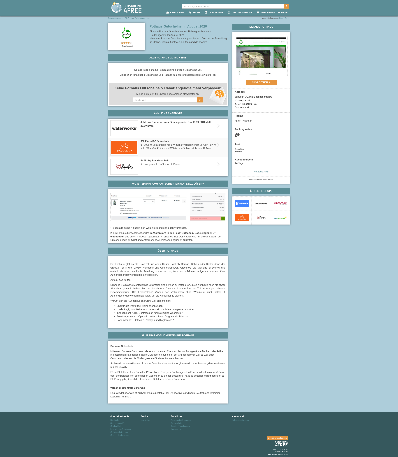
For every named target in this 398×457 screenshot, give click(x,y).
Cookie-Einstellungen (180, 426)
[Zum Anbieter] (261, 56)
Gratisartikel (115, 426)
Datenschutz (176, 423)
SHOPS (195, 12)
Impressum (176, 429)
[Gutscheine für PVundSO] (242, 217)
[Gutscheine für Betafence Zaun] (280, 203)
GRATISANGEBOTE (241, 12)
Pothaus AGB (261, 171)
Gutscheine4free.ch (240, 420)
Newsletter (145, 420)
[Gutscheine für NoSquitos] (261, 217)
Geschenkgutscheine (119, 435)
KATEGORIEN (176, 12)
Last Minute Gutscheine (120, 429)
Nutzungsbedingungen (181, 420)
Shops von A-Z (117, 423)
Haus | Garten (284, 18)
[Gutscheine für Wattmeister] (280, 217)
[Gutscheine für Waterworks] (261, 203)
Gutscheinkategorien (119, 432)
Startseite (114, 420)
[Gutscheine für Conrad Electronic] (242, 203)
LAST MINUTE (215, 12)
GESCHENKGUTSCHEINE (273, 12)
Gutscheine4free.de (280, 451)
